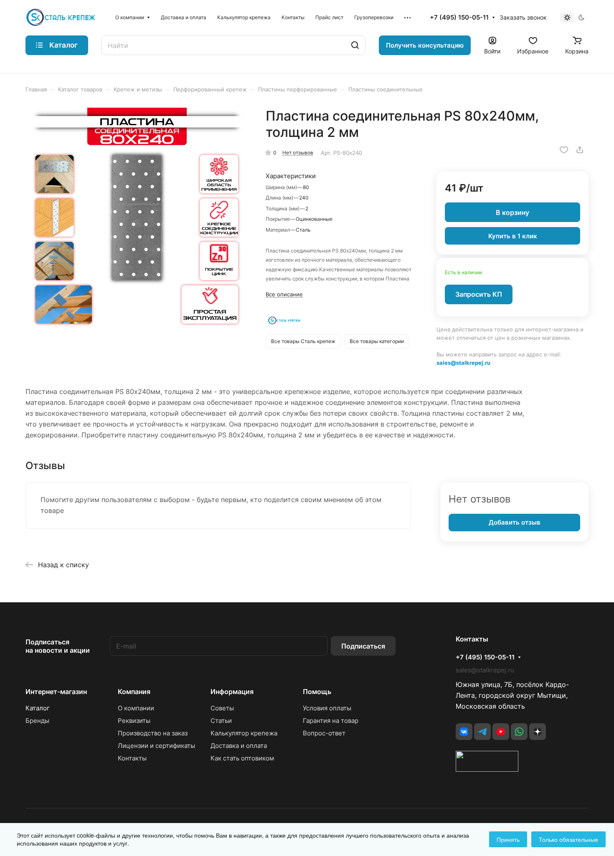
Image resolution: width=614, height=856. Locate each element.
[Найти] (355, 45)
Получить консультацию (425, 45)
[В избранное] (564, 150)
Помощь (317, 691)
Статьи (221, 721)
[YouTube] (500, 731)
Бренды (37, 721)
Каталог (37, 708)
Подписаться (363, 646)
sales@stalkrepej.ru (463, 362)
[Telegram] (482, 731)
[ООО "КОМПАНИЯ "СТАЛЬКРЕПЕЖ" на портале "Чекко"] (487, 769)
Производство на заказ (153, 733)
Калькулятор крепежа (244, 733)
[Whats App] (519, 731)
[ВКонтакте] (464, 731)
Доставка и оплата (239, 746)
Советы (222, 708)
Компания (134, 691)
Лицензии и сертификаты (156, 746)
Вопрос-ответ (324, 733)
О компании (136, 708)
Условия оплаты (327, 708)
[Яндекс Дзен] (537, 731)
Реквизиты (134, 721)
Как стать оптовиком (242, 758)
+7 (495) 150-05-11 (459, 17)
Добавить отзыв (514, 522)
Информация (232, 691)
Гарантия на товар (330, 721)
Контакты (132, 758)
